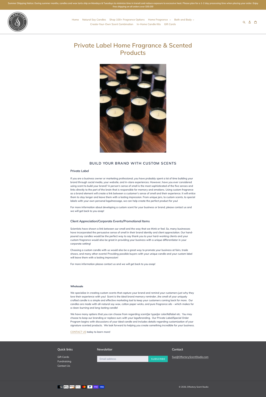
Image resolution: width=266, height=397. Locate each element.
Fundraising (64, 361)
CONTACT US (78, 331)
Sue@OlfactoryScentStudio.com (190, 357)
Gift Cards (63, 357)
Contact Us (63, 365)
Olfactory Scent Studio (198, 387)
